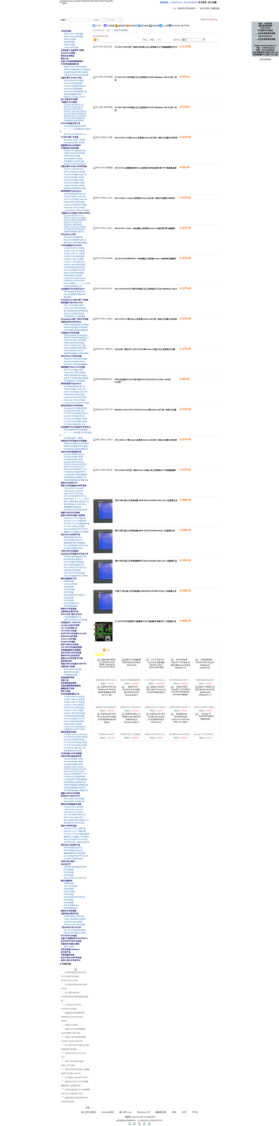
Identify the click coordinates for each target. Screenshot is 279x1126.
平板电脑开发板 (67, 955)
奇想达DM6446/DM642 (71, 322)
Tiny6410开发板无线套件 (75, 86)
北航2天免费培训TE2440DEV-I (74, 938)
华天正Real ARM (68, 234)
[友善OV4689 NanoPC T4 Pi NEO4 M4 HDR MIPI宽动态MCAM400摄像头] (180, 694)
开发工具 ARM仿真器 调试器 (76, 378)
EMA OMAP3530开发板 (74, 799)
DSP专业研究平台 (71, 603)
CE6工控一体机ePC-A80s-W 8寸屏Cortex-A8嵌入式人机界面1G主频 (145, 349)
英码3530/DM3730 (69, 483)
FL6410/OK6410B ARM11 (75, 114)
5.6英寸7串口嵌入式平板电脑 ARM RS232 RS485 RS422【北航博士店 (145, 591)
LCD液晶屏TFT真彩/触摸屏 (75, 474)
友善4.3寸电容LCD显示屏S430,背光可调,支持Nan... (216, 707)
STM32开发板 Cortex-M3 (75, 196)
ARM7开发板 (69, 45)
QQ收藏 (155, 26)
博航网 (128, 1117)
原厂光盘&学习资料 (69, 99)
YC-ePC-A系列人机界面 (74, 526)
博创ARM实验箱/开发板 (71, 804)
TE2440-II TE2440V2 (73, 109)
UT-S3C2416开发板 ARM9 (75, 421)
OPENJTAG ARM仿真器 (74, 256)
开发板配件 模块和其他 (74, 120)
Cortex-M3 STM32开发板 (75, 308)
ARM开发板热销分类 (70, 64)
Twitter (187, 25)
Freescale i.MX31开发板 (74, 207)
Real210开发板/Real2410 (75, 240)
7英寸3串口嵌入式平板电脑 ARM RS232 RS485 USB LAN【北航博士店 (146, 500)
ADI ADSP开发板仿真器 (71, 647)
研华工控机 (66, 691)
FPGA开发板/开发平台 (73, 540)
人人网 (165, 26)
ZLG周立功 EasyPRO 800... (76, 1077)
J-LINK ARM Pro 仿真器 (74, 248)
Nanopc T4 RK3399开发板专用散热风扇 (211, 734)
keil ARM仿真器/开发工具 (75, 194)
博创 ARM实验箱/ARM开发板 (73, 485)
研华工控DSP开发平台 (70, 960)
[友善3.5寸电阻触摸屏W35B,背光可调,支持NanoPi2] (131, 665)
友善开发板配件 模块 (73, 94)
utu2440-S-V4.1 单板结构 (75, 521)
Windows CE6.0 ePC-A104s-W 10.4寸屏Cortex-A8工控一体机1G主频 (145, 410)
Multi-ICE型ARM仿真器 (74, 273)
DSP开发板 (69, 592)
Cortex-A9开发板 (68, 639)
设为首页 (202, 2)
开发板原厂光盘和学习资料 (72, 50)
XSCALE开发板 (70, 584)
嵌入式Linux (125, 1112)
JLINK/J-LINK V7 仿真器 (74, 253)
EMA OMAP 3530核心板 (74, 801)
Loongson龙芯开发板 (70, 625)
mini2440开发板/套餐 (73, 89)
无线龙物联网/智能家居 (71, 686)
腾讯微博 (144, 26)
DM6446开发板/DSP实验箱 (76, 327)
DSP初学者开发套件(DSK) (75, 556)
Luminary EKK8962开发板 (75, 205)
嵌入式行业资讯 (88, 1112)
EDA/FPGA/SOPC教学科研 (75, 510)
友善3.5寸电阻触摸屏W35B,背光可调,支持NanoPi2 (142, 680)
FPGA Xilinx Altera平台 (73, 817)
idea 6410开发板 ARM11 (74, 416)
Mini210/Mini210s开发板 (74, 172)
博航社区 (191, 14)
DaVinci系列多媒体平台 (74, 565)
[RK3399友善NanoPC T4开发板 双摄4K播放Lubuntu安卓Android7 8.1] (180, 668)
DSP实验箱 (69, 600)
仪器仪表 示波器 (68, 666)
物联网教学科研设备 (72, 507)
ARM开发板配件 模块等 (74, 232)
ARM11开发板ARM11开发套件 (77, 69)
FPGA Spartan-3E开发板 (74, 924)
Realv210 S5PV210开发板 (75, 359)
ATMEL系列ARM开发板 (74, 343)
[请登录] (181, 8)
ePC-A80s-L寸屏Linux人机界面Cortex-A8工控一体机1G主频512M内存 (146, 440)
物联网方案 (160, 1112)
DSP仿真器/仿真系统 (73, 559)
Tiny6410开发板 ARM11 (74, 177)
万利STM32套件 (68, 861)
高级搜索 (139, 20)
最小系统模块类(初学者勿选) (76, 311)
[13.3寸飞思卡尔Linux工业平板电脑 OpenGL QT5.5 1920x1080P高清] (156, 667)
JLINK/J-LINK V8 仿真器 (74, 251)
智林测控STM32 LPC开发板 (73, 367)
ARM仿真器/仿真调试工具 (75, 477)
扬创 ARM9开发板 (69, 826)
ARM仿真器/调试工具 (70, 694)
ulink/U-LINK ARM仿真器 (74, 264)
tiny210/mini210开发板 (74, 80)
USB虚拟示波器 (71, 675)
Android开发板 (83, 14)
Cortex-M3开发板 (71, 47)
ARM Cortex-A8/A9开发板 (75, 67)
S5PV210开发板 (107, 14)
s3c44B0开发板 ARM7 (73, 459)
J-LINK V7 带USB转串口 (74, 262)
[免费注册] (215, 8)
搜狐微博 (122, 26)
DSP (184, 1112)
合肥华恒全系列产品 (69, 611)
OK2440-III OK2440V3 (73, 107)
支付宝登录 (204, 8)
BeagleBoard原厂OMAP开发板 (74, 319)
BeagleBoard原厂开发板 (74, 140)
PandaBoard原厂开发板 (74, 142)
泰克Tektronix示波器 (72, 669)
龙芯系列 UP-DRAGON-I (74, 823)
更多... (88, 1107)
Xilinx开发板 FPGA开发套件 (76, 430)
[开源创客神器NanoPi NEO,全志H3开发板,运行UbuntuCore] (205, 668)
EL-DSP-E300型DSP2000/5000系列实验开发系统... (74, 997)
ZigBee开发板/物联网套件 (72, 61)
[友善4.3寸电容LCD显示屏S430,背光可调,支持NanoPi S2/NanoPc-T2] (205, 695)
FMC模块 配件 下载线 (73, 438)
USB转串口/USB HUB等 (74, 280)
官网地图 (209, 14)
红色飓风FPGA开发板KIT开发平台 (76, 427)
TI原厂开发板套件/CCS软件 (76, 576)
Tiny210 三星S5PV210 (74, 169)
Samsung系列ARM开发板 (75, 348)
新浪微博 (133, 26)
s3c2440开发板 (152, 14)
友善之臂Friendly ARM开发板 (74, 166)
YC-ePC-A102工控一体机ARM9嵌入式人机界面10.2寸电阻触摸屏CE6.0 (146, 47)
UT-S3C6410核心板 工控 (74, 424)
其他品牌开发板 (67, 677)
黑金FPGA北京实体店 (70, 655)
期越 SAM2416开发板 (70, 512)
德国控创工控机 (67, 688)
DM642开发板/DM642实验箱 (76, 324)
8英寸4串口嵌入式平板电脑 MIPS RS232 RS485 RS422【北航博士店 (145, 531)
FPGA (195, 1112)
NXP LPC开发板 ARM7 (74, 305)
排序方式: (177, 40)
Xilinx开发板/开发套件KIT (75, 291)
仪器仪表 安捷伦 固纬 (70, 944)
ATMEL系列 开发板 (72, 156)
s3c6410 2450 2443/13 (74, 462)
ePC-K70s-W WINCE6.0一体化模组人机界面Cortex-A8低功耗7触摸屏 (145, 258)
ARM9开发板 (69, 42)
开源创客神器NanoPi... (205, 680)
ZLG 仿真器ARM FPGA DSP (76, 545)
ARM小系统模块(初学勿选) (75, 375)
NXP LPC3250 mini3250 (74, 164)
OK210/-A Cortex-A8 (73, 222)
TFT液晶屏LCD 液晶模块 (74, 316)
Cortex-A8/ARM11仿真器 (74, 919)
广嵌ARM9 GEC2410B (71, 927)
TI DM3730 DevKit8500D (75, 151)
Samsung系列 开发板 (73, 158)
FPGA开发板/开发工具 (70, 123)
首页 (65, 14)
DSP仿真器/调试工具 (73, 286)
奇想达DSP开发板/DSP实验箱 (74, 441)
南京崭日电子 (66, 661)
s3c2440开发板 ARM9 (73, 457)
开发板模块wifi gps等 (73, 751)
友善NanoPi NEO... (107, 734)
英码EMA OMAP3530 (70, 796)
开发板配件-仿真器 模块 (74, 161)
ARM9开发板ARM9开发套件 (76, 72)
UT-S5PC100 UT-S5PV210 (75, 734)
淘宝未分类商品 (67, 56)
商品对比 (212, 51)
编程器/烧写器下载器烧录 (75, 543)
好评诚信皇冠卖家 (68, 683)
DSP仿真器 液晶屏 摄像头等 (76, 330)
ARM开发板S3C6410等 (74, 916)
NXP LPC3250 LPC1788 (75, 345)
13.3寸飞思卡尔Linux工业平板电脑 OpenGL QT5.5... (167, 680)
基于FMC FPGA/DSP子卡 (75, 134)
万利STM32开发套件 (70, 551)
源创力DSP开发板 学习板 (72, 658)
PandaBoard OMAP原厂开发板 (74, 300)
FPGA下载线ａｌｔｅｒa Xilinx (77, 283)
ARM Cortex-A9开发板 (73, 34)
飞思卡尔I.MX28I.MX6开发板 (76, 75)
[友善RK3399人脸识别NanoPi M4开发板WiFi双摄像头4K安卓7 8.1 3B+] (107, 695)
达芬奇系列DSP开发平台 (74, 595)
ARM (174, 1112)
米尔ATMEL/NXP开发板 (71, 653)
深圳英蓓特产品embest (71, 191)
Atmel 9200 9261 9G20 (74, 467)
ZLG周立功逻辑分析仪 (73, 548)
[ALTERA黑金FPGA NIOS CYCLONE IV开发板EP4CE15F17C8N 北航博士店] (75, 970)
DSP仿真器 (69, 598)
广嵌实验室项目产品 (72, 617)
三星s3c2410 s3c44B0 (73, 488)
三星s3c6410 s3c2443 (73, 491)
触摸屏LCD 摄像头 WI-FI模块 (76, 532)
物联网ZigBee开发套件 (71, 145)
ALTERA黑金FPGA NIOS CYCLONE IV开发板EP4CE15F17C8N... (73, 976)
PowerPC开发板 (68, 53)
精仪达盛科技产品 (68, 578)
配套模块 (68, 297)
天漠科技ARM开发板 (70, 148)
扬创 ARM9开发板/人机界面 (73, 515)
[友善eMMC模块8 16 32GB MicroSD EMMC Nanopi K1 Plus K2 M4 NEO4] (107, 667)
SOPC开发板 (69, 589)
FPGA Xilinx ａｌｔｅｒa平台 (76, 499)
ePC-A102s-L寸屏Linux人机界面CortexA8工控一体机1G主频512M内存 (146, 138)
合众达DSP (66, 864)
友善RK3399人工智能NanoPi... (133, 734)
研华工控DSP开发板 (69, 644)
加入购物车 (187, 51)
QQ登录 (191, 8)
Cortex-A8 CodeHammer (75, 278)
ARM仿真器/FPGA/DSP (71, 245)
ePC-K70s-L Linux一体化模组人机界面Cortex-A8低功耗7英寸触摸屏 (145, 228)
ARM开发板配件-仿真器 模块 (76, 353)
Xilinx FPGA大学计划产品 (75, 567)
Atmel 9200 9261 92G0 (74, 771)
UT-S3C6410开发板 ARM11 (76, 413)
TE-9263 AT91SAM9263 (74, 118)
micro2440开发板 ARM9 (74, 183)
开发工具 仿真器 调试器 (74, 313)
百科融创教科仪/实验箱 (71, 650)
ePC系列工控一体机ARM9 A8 (76, 842)
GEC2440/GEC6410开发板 (76, 620)
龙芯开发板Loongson (70, 949)
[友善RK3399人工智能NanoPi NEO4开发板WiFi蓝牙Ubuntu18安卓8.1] (131, 722)
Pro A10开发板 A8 (69, 628)
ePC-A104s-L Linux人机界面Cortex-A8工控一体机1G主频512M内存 (145, 198)
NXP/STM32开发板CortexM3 (74, 633)
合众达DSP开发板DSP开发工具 (74, 554)
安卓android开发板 (69, 636)
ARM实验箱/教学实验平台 (75, 788)
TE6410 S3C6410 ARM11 (75, 116)
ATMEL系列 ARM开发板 (74, 202)
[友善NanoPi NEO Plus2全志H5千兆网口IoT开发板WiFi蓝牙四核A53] (107, 722)
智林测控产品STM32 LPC (72, 302)
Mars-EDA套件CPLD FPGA (76, 529)
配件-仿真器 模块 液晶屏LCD (76, 501)
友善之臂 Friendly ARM (71, 78)
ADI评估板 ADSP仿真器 (71, 753)
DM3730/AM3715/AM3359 (75, 335)
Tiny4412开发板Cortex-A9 (75, 174)
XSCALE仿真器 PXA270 (74, 270)
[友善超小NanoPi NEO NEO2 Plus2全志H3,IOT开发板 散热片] (156, 692)
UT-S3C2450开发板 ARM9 (75, 419)
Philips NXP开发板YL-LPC (75, 469)
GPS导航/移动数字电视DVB (76, 790)
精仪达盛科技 (66, 880)
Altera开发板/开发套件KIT (75, 294)
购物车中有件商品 (209, 19)
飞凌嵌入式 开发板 (69, 102)
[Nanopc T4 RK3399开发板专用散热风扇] (205, 719)
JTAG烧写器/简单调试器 (74, 267)
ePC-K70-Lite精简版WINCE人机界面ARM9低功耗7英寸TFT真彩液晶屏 (145, 168)
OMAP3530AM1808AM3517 (76, 338)
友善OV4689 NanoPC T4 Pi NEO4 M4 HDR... (189, 707)
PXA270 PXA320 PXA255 (75, 464)
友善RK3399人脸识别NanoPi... (109, 707)
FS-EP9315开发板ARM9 (74, 472)
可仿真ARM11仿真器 (73, 275)
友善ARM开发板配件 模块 (75, 188)
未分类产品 (66, 952)
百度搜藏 (110, 26)
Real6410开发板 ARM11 (74, 361)
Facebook (176, 25)
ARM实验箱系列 (71, 606)
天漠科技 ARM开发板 (70, 333)
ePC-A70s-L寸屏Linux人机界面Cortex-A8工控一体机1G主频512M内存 (146, 319)
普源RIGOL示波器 (71, 672)
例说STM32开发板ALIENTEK (74, 664)
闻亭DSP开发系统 (69, 609)
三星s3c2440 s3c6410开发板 (76, 210)
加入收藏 (212, 2)
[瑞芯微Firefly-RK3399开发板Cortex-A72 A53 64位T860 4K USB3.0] (180, 722)
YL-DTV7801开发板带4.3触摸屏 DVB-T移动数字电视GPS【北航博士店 (145, 621)
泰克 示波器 (69, 946)
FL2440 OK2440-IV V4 (74, 104)
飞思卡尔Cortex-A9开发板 (75, 340)
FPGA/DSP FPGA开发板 (74, 573)
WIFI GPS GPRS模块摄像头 (76, 242)
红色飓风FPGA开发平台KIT (73, 289)
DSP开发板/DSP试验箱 (74, 562)
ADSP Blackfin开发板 (73, 922)
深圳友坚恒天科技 (68, 732)
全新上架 (65, 680)
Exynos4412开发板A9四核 (75, 408)
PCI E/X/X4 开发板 (69, 631)
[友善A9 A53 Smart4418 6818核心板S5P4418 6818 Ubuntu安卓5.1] (131, 695)
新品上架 (65, 58)
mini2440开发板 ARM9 (74, 180)
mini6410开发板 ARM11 (74, 185)
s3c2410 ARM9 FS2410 (74, 454)
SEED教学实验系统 (72, 570)
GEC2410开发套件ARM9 (75, 930)
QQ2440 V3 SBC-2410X (74, 97)
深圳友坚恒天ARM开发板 (72, 405)
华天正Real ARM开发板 (71, 356)
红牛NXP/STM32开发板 (71, 941)
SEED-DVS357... (72, 1025)
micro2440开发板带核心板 (75, 91)
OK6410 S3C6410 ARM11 (75, 111)
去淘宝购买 (173, 14)
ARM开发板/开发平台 (73, 537)
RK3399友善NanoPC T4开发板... (183, 680)
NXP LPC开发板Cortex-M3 (75, 199)
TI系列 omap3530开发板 (74, 153)
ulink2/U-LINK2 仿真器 (73, 259)
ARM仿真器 (69, 587)
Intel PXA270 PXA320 (73, 494)
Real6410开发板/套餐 (73, 237)
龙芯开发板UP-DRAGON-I (75, 504)
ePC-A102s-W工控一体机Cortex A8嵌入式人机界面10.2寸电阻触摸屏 (145, 470)
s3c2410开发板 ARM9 (73, 759)
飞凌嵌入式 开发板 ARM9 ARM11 (75, 213)
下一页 (112, 39)
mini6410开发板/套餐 (73, 83)
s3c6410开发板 (130, 14)
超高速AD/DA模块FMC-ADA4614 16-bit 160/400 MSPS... (73, 1017)
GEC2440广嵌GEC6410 (71, 614)
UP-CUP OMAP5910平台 (75, 496)
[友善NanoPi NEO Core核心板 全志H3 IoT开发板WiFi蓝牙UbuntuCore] (156, 722)
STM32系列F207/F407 (73, 350)
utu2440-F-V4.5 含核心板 (75, 518)
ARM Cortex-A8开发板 (73, 36)
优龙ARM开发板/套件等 (71, 452)
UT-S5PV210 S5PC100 (74, 411)
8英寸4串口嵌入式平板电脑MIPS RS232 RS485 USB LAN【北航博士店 (146, 561)
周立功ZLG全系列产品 (70, 534)
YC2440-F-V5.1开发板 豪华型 (77, 523)
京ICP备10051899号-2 (126, 1120)
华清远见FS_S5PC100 (71, 622)
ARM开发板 (66, 31)
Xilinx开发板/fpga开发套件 (75, 126)
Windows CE (143, 1112)
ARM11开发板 (70, 39)
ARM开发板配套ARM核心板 (76, 480)
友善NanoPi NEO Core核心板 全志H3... (162, 734)
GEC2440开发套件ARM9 (75, 933)
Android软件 (108, 1112)
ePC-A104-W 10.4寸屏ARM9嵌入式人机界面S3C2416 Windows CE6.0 (146, 289)
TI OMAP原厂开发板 (69, 137)
